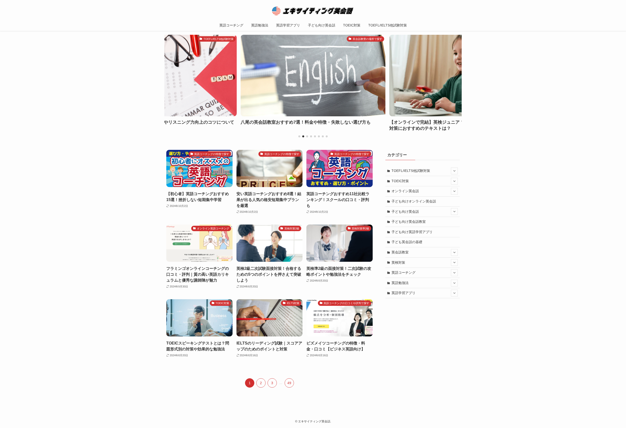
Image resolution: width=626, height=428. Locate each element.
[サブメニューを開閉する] (454, 170)
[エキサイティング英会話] (313, 11)
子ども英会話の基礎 (406, 242)
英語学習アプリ (403, 293)
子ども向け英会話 (405, 212)
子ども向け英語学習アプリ (412, 232)
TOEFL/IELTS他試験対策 (410, 171)
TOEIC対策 (400, 181)
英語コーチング (403, 272)
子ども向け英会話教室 (408, 222)
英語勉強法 (400, 283)
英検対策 (398, 262)
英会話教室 (400, 252)
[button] (299, 136)
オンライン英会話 (405, 191)
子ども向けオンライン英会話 (413, 201)
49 (289, 383)
